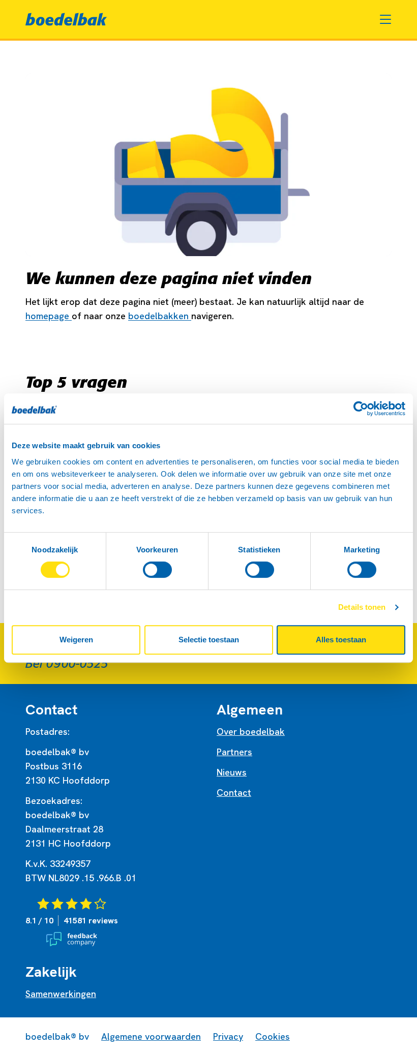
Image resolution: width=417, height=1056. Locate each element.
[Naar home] (66, 19)
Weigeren (76, 639)
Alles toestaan (341, 639)
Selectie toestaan (208, 639)
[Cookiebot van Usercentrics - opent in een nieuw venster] (360, 408)
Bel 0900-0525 (66, 663)
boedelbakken (159, 316)
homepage (48, 316)
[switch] (157, 570)
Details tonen (361, 607)
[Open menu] (385, 19)
